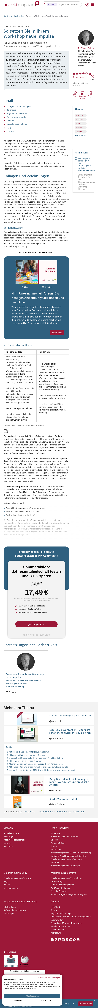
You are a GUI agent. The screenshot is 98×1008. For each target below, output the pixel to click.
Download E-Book (82, 93)
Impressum (56, 933)
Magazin (8, 828)
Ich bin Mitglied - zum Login (36, 634)
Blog (6, 881)
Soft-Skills (55, 862)
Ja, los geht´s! (36, 624)
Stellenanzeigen (11, 888)
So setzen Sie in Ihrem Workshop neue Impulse (25, 676)
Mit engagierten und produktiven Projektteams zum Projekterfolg (38, 767)
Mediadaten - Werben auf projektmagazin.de (71, 916)
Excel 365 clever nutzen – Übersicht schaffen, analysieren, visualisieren (70, 731)
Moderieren (80, 123)
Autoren (7, 843)
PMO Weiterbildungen (60, 888)
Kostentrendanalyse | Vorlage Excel (70, 715)
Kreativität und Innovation (52, 811)
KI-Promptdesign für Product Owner (25, 761)
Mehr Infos (57, 332)
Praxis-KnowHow (60, 828)
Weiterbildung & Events (63, 872)
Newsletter (8, 846)
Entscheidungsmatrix (16, 117)
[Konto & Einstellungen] (87, 4)
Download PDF (91, 93)
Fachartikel (19, 16)
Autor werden (57, 920)
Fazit (9, 128)
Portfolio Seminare (59, 891)
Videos (7, 884)
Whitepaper (56, 849)
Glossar (54, 846)
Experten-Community (15, 872)
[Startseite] (21, 4)
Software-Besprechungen (15, 910)
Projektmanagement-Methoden (65, 836)
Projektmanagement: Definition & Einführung (71, 852)
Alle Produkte (10, 907)
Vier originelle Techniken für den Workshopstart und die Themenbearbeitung (87, 164)
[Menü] (92, 4)
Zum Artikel (14, 692)
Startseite (8, 16)
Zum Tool (56, 721)
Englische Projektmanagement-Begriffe (68, 856)
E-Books (54, 839)
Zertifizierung (57, 881)
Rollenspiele (12, 110)
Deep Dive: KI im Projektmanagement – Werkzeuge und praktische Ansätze (69, 781)
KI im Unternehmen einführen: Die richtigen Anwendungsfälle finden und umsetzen (37, 297)
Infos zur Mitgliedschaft (14, 839)
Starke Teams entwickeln (63, 799)
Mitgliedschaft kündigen (61, 913)
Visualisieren (80, 127)
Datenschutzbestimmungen (49, 977)
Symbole (10, 120)
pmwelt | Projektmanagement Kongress (69, 894)
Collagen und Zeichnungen (19, 106)
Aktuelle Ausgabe (11, 833)
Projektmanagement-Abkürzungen (66, 859)
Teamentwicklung (80, 131)
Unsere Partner (58, 929)
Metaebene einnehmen (17, 124)
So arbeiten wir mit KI (60, 926)
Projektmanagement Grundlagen (65, 865)
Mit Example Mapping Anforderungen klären (29, 751)
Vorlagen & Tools (58, 843)
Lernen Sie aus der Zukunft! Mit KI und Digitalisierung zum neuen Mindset (42, 770)
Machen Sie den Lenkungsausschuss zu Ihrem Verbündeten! (36, 764)
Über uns (56, 901)
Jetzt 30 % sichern (85, 1003)
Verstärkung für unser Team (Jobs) (66, 923)
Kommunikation (76, 811)
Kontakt (54, 910)
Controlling (29, 811)
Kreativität (80, 119)
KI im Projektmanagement (62, 884)
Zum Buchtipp (58, 804)
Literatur (10, 131)
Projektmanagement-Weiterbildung (66, 878)
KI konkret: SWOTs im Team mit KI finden (27, 755)
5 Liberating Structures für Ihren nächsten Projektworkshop (36, 758)
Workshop (80, 115)
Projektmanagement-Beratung (17, 878)
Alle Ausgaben (10, 836)
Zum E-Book (57, 738)
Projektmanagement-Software (20, 901)
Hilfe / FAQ (55, 907)
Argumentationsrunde (17, 113)
